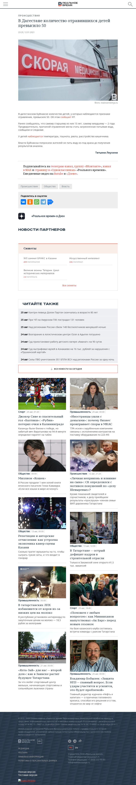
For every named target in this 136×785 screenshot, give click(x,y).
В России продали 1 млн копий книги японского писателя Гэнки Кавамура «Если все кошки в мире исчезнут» (39, 483)
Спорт (21, 412)
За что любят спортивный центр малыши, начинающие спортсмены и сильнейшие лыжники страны (40, 679)
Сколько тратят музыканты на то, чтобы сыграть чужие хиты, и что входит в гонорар (41, 547)
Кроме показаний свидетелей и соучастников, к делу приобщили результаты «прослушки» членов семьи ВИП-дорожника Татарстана (93, 490)
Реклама (23, 752)
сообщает (66, 117)
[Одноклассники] (30, 202)
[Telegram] (43, 202)
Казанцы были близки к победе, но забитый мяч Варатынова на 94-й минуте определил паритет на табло (42, 425)
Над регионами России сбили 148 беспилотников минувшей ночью (63, 327)
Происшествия (29, 15)
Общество (50, 186)
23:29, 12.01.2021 (26, 32)
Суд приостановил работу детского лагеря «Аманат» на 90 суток (61, 341)
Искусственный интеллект (84, 260)
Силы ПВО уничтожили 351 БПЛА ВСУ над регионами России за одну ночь (67, 359)
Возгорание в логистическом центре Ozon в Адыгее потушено (60, 334)
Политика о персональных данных (37, 761)
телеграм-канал (62, 166)
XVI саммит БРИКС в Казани (40, 260)
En (76, 747)
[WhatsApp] (36, 202)
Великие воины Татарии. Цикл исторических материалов (41, 273)
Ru (70, 747)
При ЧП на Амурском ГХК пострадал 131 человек (52, 319)
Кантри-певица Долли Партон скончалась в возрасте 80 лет (59, 312)
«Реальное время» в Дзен (48, 216)
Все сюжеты (69, 285)
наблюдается (35, 136)
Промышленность (28, 600)
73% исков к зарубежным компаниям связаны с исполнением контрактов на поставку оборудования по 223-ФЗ (92, 425)
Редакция (23, 748)
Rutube (58, 173)
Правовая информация (30, 757)
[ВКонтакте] (23, 202)
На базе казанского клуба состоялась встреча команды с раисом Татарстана (93, 622)
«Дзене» (71, 173)
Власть (65, 186)
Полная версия (26, 771)
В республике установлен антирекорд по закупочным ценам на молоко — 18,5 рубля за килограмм (41, 614)
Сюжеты (30, 248)
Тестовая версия (27, 775)
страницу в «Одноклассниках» (55, 170)
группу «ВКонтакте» (88, 166)
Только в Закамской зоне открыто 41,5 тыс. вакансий (92, 558)
